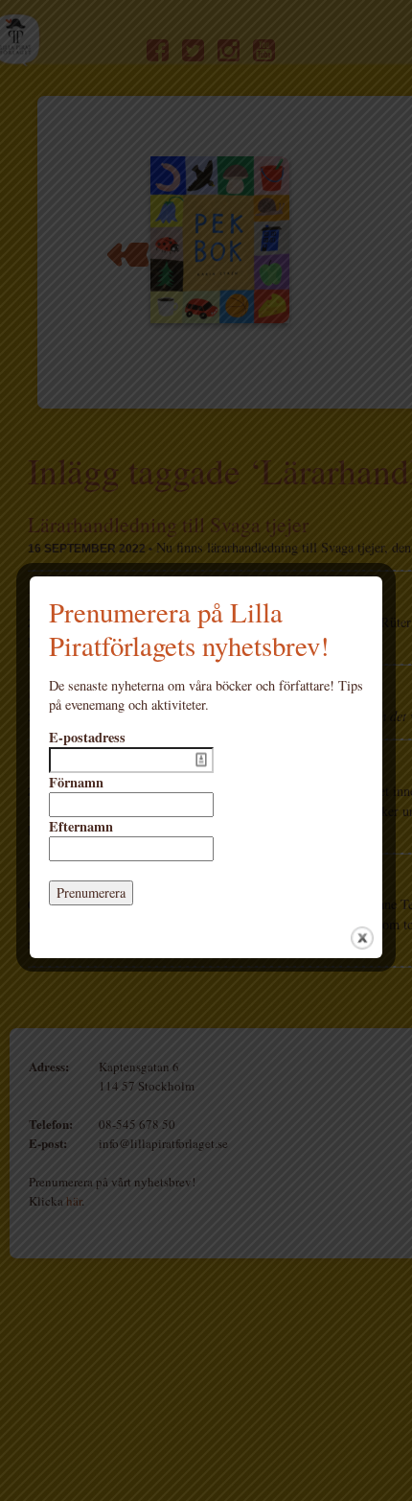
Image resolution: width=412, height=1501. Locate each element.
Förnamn (76, 782)
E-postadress (87, 737)
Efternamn (81, 826)
